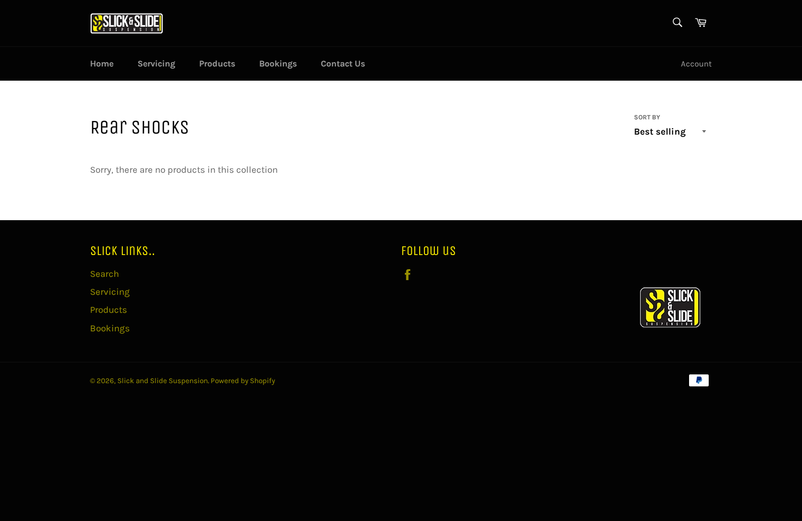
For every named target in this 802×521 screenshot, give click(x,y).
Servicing (156, 63)
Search (104, 273)
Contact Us (343, 63)
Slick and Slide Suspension (162, 381)
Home (101, 63)
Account (696, 64)
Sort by (647, 117)
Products (217, 63)
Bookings (278, 63)
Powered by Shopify (243, 381)
